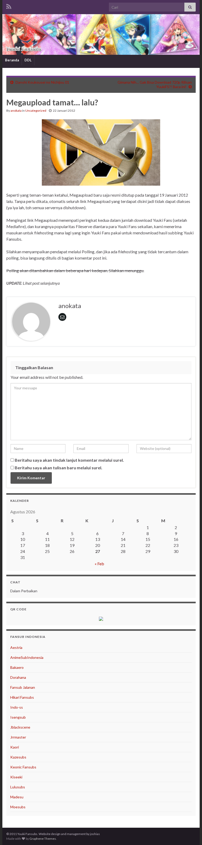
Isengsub (18, 717)
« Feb (99, 563)
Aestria (16, 647)
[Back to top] (190, 833)
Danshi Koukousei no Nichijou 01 (42, 82)
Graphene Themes (42, 839)
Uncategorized (35, 110)
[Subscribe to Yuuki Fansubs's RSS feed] (8, 5)
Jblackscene (20, 727)
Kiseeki (16, 777)
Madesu (16, 797)
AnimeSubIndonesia (26, 657)
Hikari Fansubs (22, 697)
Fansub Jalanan (22, 687)
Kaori (14, 747)
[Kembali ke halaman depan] (101, 34)
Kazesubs (18, 757)
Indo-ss (16, 707)
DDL (28, 60)
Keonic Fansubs (23, 767)
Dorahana (18, 677)
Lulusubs (17, 787)
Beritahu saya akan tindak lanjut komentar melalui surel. (69, 460)
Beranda (12, 60)
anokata (16, 110)
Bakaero (17, 667)
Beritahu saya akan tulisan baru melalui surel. (58, 467)
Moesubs (18, 807)
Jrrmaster (18, 737)
